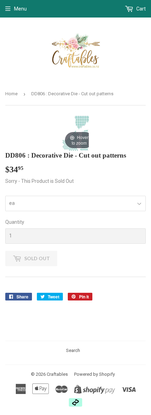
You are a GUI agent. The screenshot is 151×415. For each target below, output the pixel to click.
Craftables (57, 374)
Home (11, 93)
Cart (140, 9)
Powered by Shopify (94, 374)
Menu (20, 9)
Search (73, 350)
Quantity (14, 222)
